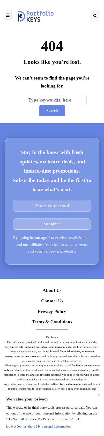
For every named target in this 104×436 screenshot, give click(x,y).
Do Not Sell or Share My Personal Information (38, 426)
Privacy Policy (52, 311)
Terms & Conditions (52, 321)
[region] (52, 413)
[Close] (99, 395)
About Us (52, 290)
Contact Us (52, 300)
